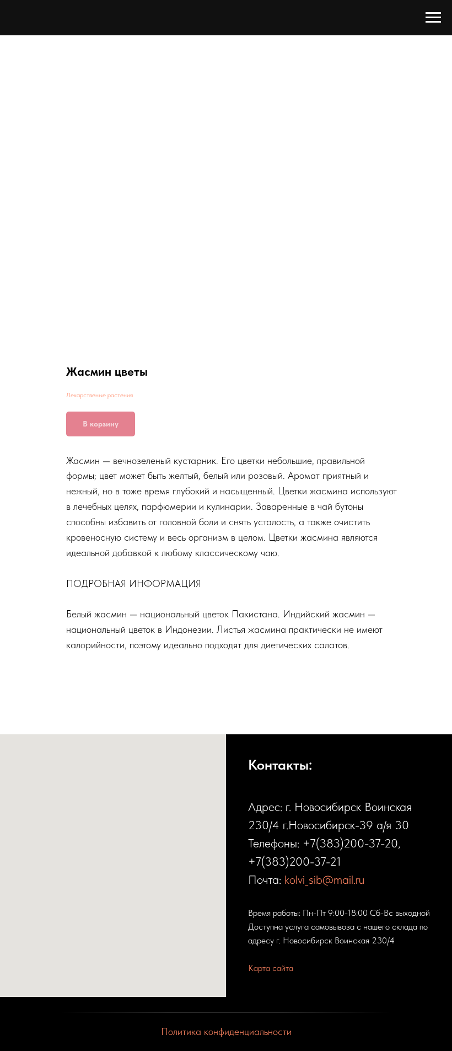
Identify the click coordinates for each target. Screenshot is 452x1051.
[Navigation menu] (433, 17)
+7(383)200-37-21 (294, 861)
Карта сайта (270, 968)
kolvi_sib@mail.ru (324, 879)
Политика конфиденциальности (226, 1031)
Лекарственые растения (99, 395)
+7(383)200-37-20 (350, 843)
